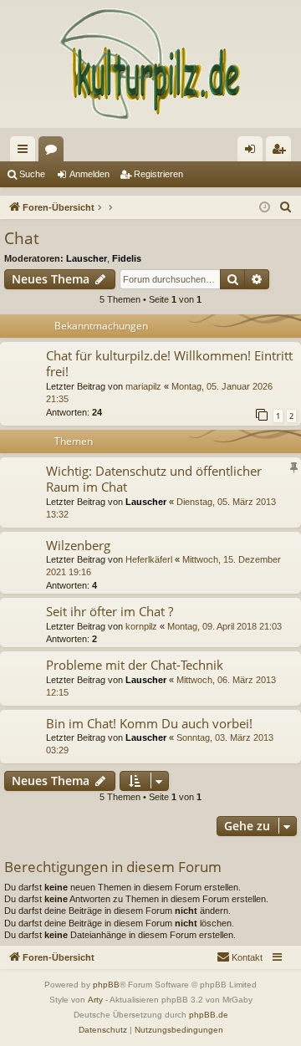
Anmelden (89, 174)
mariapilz (143, 386)
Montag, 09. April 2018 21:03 (224, 626)
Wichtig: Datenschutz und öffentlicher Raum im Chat (154, 478)
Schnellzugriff (26, 152)
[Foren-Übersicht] (150, 64)
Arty (95, 999)
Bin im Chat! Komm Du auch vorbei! (149, 723)
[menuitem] (285, 207)
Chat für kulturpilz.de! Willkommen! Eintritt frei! (169, 363)
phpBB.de (208, 1014)
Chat (21, 238)
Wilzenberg (78, 545)
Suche (32, 174)
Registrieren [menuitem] (282, 152)
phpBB (106, 984)
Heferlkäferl (148, 559)
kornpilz (141, 626)
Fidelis (126, 258)
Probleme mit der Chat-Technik (134, 664)
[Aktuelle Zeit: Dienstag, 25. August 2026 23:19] (264, 207)
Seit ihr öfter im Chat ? (109, 611)
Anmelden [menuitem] (253, 152)
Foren (54, 152)
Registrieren (158, 174)
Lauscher (86, 258)
